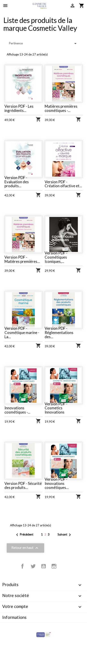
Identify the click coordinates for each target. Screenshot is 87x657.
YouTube (43, 566)
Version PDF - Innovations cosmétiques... (57, 483)
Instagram (54, 566)
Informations (14, 617)
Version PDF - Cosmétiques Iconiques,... (56, 257)
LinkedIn (64, 566)
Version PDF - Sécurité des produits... (23, 485)
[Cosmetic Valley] (43, 634)
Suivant (65, 535)
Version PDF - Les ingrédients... (18, 108)
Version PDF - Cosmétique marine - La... (21, 332)
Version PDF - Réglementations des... (59, 332)
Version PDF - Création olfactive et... (63, 183)
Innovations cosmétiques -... (17, 410)
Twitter (33, 566)
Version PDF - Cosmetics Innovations (56, 408)
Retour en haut (25, 548)
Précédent (23, 535)
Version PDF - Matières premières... (22, 259)
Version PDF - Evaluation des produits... (16, 181)
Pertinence (43, 43)
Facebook (22, 566)
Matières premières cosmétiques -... (61, 108)
